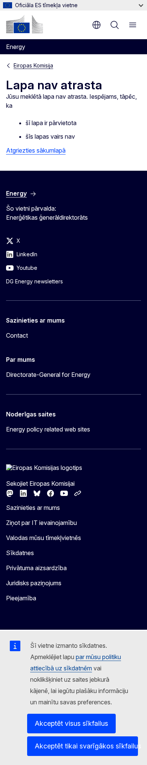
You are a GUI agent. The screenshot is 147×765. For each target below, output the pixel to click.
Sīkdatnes (20, 553)
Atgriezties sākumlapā (36, 150)
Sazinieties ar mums (33, 507)
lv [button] (96, 25)
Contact (17, 335)
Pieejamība (21, 598)
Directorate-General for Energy (48, 374)
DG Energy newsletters (34, 281)
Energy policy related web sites (48, 429)
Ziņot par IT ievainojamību (41, 522)
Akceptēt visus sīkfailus (71, 723)
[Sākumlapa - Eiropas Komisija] (24, 24)
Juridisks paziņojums (33, 583)
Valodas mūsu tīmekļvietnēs (43, 538)
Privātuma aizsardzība (36, 568)
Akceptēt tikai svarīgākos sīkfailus (86, 746)
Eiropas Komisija (33, 65)
